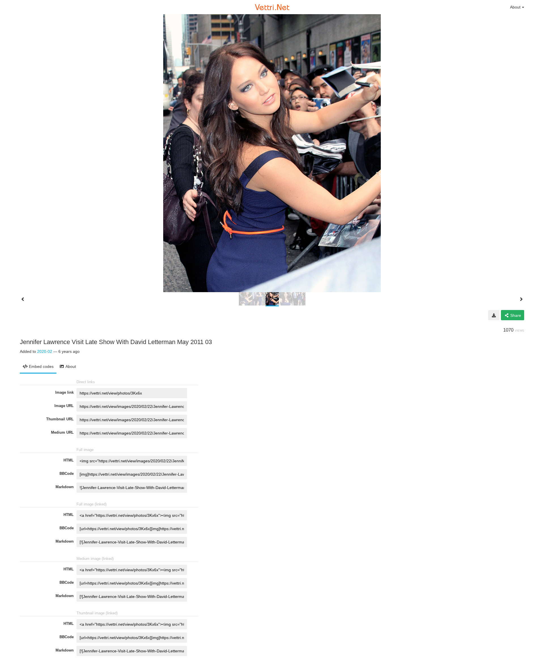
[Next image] (521, 299)
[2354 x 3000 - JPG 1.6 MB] (494, 315)
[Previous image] (22, 299)
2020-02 (44, 351)
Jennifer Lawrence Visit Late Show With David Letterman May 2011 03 (116, 341)
